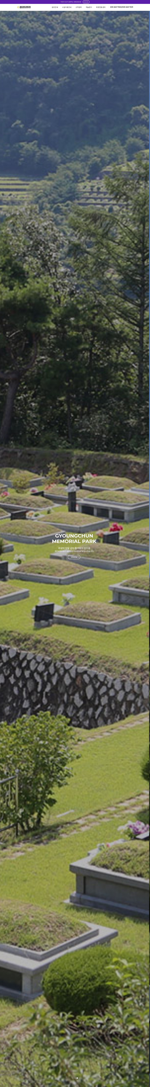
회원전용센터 (100, 7)
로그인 (86, 2)
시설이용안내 (66, 7)
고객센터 (79, 7)
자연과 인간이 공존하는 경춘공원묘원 (71, 2)
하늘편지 (89, 7)
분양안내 (55, 7)
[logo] (24, 7)
